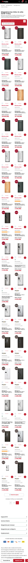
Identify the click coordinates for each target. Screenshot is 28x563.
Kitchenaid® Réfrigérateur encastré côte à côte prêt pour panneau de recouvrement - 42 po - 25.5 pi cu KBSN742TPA (7, 204)
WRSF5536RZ (4, 481)
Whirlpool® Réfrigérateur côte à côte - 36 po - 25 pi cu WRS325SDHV (7, 454)
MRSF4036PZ (4, 418)
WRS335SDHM (17, 324)
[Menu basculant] (26, 2)
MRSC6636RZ (17, 261)
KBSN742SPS (17, 168)
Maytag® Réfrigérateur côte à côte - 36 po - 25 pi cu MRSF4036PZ (7, 422)
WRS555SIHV (4, 355)
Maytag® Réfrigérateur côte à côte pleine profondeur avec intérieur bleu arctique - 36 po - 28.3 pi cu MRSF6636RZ (7, 297)
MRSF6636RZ (4, 292)
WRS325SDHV (4, 449)
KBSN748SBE (17, 45)
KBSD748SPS (4, 45)
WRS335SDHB (17, 387)
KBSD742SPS (17, 76)
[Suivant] (17, 502)
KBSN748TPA (17, 107)
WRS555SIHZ (17, 449)
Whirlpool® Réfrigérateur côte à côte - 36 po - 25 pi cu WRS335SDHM (20, 328)
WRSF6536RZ (17, 293)
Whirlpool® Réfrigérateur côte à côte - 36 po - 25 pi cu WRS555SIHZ (20, 454)
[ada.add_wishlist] (12, 42)
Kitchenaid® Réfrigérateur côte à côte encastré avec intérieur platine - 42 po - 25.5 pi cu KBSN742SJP (20, 143)
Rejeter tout (18, 560)
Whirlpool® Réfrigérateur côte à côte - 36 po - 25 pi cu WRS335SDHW (7, 391)
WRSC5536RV (18, 481)
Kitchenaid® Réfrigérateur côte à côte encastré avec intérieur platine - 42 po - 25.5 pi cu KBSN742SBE (7, 143)
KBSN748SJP (4, 76)
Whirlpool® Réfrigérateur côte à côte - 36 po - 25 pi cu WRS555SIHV (7, 360)
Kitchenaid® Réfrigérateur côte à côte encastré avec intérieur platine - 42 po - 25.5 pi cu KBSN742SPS (20, 173)
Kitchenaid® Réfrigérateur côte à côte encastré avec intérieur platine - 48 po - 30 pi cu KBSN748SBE (20, 50)
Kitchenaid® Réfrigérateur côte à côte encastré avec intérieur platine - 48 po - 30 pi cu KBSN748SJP (7, 81)
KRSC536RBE (4, 230)
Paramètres (6, 560)
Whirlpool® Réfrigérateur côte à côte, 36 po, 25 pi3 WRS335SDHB (19, 391)
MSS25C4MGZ (18, 418)
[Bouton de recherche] (19, 2)
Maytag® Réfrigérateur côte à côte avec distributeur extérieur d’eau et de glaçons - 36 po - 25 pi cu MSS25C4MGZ (20, 422)
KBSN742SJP (17, 138)
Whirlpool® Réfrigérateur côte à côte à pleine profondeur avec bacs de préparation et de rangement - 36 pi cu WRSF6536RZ (20, 295)
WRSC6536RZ (4, 324)
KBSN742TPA (4, 199)
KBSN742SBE (4, 138)
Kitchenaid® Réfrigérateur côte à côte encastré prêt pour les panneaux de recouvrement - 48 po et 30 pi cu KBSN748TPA (20, 112)
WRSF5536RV (17, 355)
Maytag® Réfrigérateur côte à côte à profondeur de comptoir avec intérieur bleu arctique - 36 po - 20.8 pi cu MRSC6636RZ (20, 266)
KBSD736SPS (4, 168)
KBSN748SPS (4, 107)
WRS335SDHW (5, 387)
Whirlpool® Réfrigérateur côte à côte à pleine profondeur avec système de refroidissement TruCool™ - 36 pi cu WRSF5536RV (19, 360)
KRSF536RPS (4, 261)
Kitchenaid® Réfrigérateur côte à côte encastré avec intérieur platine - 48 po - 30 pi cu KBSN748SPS (7, 112)
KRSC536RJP (17, 199)
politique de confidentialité (14, 557)
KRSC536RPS (17, 230)
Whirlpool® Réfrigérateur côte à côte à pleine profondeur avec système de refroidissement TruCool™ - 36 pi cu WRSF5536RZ (6, 485)
